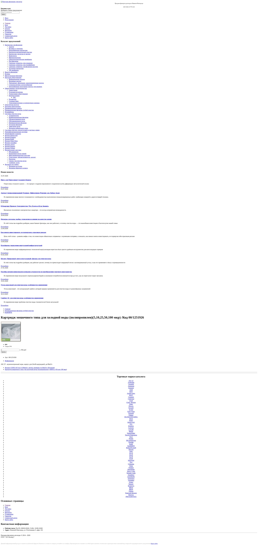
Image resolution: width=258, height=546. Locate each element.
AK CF (131, 381)
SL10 (131, 453)
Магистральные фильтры (13, 76)
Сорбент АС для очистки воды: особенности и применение (22, 298)
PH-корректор (13, 152)
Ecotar (131, 410)
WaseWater (131, 469)
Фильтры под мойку (12, 164)
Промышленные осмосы (13, 108)
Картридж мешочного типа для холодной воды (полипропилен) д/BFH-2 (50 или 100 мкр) (36, 369)
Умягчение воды (14, 126)
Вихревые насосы (15, 81)
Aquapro (131, 388)
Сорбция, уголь (14, 163)
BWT (131, 395)
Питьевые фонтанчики (13, 106)
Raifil (131, 444)
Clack (131, 401)
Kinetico (131, 426)
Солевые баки (14, 101)
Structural (131, 460)
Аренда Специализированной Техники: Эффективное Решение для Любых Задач (30, 193)
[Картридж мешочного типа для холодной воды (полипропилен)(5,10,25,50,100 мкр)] (11, 341)
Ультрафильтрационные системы (16, 132)
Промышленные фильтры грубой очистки (19, 110)
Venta (131, 466)
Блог (6, 25)
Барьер (131, 484)
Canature (131, 397)
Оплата (7, 28)
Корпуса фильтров (11, 72)
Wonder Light (131, 473)
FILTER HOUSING (131, 417)
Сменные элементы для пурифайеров (22, 65)
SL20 (131, 455)
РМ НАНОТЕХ (131, 496)
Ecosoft (131, 408)
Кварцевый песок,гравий (17, 153)
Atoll (131, 390)
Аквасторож (13, 90)
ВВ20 (131, 489)
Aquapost (131, 386)
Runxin (131, 449)
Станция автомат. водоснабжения (20, 85)
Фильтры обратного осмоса (18, 168)
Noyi (131, 437)
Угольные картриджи (16, 68)
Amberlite (131, 382)
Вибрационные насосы (17, 79)
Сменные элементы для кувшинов (21, 63)
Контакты (8, 30)
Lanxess (131, 428)
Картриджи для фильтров (13, 45)
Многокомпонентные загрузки (19, 155)
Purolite (131, 442)
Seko (131, 451)
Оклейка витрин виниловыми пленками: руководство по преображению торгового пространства (36, 272)
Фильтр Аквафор (11, 143)
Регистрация (9, 20)
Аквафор (131, 480)
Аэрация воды (14, 115)
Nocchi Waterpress (131, 435)
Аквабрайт (131, 477)
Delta (131, 404)
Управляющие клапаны (13, 134)
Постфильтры (13, 61)
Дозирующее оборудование (18, 94)
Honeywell (131, 422)
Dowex (131, 406)
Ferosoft (131, 413)
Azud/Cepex (131, 393)
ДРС (14, 97)
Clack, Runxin (131, 402)
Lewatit (131, 429)
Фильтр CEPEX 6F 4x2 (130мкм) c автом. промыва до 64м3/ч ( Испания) (30, 367)
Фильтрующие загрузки (13, 150)
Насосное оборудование (13, 77)
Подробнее (4, 187)
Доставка (8, 27)
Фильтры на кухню (15, 166)
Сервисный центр (11, 36)
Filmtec (131, 415)
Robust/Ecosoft (131, 448)
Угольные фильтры (15, 124)
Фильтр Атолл (10, 144)
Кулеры (7, 74)
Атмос (131, 482)
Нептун (131, 495)
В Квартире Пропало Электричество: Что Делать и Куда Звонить (25, 206)
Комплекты (13, 56)
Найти (3, 14)
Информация (9, 361)
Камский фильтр (131, 493)
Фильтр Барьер (10, 146)
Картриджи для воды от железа (19, 54)
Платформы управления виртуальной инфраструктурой (21, 245)
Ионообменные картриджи (18, 50)
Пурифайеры (9, 112)
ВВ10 (131, 487)
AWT (131, 391)
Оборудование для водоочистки (16, 88)
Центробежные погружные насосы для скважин (25, 86)
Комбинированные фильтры (18, 117)
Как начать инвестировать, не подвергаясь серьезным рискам (23, 232)
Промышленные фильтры (18, 123)
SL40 (131, 458)
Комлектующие (14, 96)
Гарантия (8, 34)
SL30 (131, 457)
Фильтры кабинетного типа (18, 128)
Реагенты (12, 159)
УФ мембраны (14, 70)
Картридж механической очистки (20, 52)
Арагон (11, 47)
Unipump (131, 464)
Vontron (131, 468)
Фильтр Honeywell (11, 135)
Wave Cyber (131, 471)
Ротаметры (12, 99)
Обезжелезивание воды (17, 119)
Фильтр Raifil (9, 139)
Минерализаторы (15, 57)
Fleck (131, 419)
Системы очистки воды (13, 114)
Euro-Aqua (131, 411)
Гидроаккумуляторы (16, 92)
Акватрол (131, 478)
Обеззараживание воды (17, 121)
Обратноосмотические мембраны (20, 59)
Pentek (131, 439)
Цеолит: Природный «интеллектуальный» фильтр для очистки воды (26, 259)
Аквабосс (131, 475)
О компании (9, 32)
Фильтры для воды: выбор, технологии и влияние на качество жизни (26, 219)
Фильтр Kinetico (10, 137)
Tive (131, 462)
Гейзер (131, 491)
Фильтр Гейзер (10, 148)
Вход (6, 18)
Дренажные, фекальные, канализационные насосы (26, 83)
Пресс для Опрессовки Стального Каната (16, 180)
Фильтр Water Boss (11, 141)
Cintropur (131, 399)
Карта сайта (9, 38)
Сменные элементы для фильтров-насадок (23, 67)
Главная (7, 23)
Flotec (131, 420)
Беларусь (131, 486)
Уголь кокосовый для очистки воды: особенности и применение (24, 285)
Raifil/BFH (8, 312)
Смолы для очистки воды (17, 161)
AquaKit (131, 384)
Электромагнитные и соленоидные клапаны (24, 103)
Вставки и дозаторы (16, 48)
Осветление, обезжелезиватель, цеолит (22, 157)
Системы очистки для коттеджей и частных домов (22, 130)
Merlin (131, 431)
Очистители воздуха (12, 105)
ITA (131, 424)
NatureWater (131, 433)
